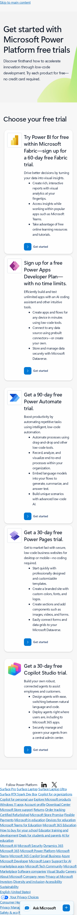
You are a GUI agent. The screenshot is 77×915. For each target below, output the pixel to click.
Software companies (32, 871)
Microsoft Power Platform (37, 850)
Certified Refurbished (14, 814)
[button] (47, 908)
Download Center (58, 804)
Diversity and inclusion (28, 881)
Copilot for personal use (16, 799)
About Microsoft (11, 876)
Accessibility (53, 881)
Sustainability (9, 886)
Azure (66, 856)
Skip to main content (15, 2)
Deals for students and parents (40, 835)
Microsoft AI (8, 845)
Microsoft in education (29, 820)
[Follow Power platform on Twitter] (54, 784)
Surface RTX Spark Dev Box (18, 794)
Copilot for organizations (55, 794)
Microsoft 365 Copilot (24, 856)
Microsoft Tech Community (43, 866)
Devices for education (61, 820)
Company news (34, 876)
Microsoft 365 (9, 850)
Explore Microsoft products (52, 799)
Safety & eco (9, 912)
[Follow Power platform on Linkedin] (44, 784)
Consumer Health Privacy (17, 902)
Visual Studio (56, 871)
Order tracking (55, 809)
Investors (6, 881)
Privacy (5, 907)
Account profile (34, 804)
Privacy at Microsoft (59, 876)
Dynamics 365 (53, 845)
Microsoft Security (30, 845)
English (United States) (15, 892)
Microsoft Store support (16, 809)
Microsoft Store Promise (46, 814)
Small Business (50, 856)
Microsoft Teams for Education (21, 825)
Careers (70, 871)
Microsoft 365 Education (59, 825)
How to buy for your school (19, 830)
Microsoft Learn (40, 861)
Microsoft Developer (14, 861)
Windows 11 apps (12, 804)
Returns (39, 809)
